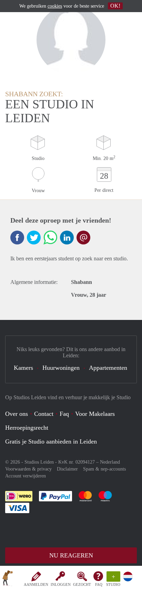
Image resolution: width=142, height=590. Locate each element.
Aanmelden (36, 584)
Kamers (23, 367)
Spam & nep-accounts (104, 469)
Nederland (110, 462)
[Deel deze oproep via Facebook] (17, 237)
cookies (55, 6)
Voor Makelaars (95, 413)
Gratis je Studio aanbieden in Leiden (51, 441)
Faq (64, 413)
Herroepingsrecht (26, 427)
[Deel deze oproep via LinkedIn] (67, 237)
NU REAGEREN (71, 555)
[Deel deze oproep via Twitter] (34, 237)
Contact (43, 413)
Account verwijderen (25, 476)
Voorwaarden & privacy (28, 469)
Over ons (16, 413)
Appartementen (108, 367)
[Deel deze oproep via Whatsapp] (50, 237)
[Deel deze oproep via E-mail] (83, 237)
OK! (115, 6)
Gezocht (82, 584)
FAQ (98, 584)
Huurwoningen (61, 367)
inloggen (61, 584)
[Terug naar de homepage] (7, 579)
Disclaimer (67, 469)
